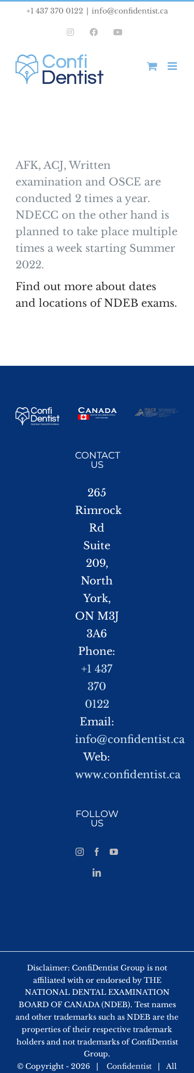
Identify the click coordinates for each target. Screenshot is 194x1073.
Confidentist (129, 1066)
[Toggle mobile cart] (152, 66)
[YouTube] (114, 852)
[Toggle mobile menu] (173, 66)
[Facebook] (97, 852)
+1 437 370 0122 (96, 686)
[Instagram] (80, 852)
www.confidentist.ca (128, 774)
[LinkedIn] (97, 872)
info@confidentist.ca (130, 11)
